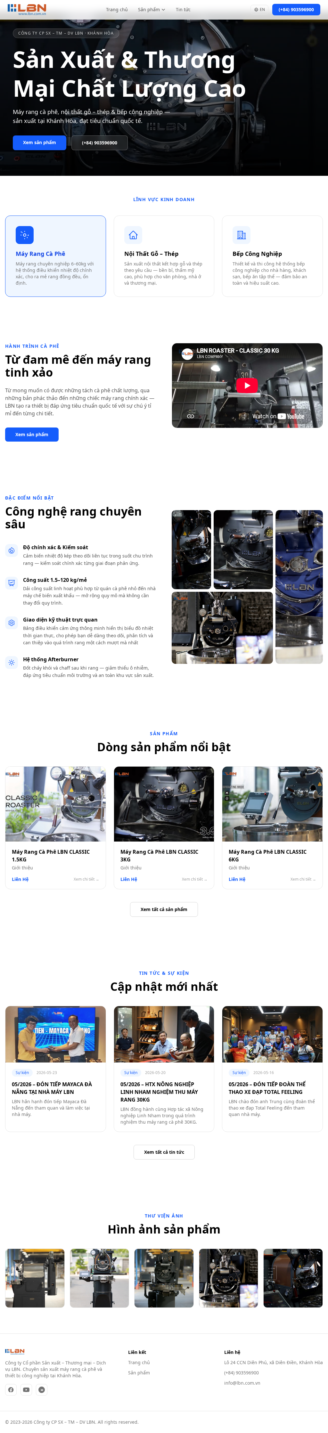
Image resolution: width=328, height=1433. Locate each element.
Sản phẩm (149, 9)
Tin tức (183, 9)
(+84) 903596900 (241, 1373)
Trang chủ (117, 9)
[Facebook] (11, 1390)
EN (262, 9)
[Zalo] (41, 1390)
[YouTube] (26, 1390)
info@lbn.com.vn (242, 1383)
